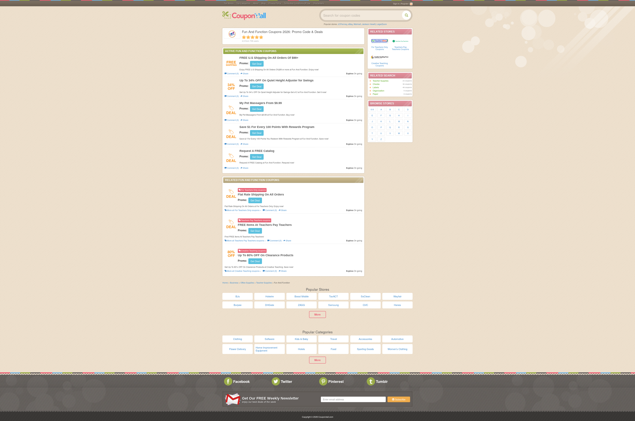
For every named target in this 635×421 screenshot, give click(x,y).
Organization (378, 90)
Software (269, 339)
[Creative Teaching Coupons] (379, 57)
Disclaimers (318, 3)
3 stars (252, 37)
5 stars (261, 37)
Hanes (397, 305)
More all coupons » (244, 210)
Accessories (365, 339)
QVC (365, 305)
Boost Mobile (302, 296)
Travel (333, 339)
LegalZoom (382, 24)
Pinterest (336, 381)
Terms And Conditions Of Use (297, 3)
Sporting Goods (365, 349)
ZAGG (301, 305)
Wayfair (397, 296)
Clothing (237, 339)
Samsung (333, 305)
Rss (411, 4)
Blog (263, 3)
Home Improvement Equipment (266, 349)
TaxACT (333, 296)
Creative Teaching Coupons (379, 64)
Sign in (396, 4)
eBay (350, 24)
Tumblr (382, 381)
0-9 (372, 109)
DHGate (269, 305)
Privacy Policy (275, 3)
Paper (375, 93)
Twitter (286, 381)
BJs (237, 296)
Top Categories (243, 3)
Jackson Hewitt (369, 24)
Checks (376, 84)
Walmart (357, 24)
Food (333, 349)
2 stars (248, 37)
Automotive (397, 339)
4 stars (257, 37)
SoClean (365, 296)
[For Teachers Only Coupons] (379, 41)
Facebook (241, 381)
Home (225, 282)
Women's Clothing (397, 349)
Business (234, 282)
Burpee (237, 305)
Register (404, 4)
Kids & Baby (301, 339)
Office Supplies (247, 282)
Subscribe (399, 399)
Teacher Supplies (380, 80)
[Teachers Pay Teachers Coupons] (400, 41)
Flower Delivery (237, 349)
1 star (244, 37)
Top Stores (228, 3)
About (255, 3)
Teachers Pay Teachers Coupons (400, 48)
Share (245, 73)
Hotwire (269, 296)
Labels (376, 87)
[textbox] (353, 399)
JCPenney (342, 24)
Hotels (301, 349)
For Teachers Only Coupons (379, 48)
